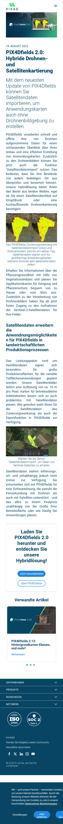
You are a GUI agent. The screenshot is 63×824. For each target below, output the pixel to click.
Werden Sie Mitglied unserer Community (27, 742)
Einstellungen (20, 814)
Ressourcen (14, 697)
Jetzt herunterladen (31, 573)
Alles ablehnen (42, 815)
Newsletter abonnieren (18, 747)
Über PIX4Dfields (31, 583)
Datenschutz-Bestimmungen (41, 803)
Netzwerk (12, 704)
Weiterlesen (18, 654)
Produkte (12, 689)
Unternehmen (15, 682)
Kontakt (10, 737)
